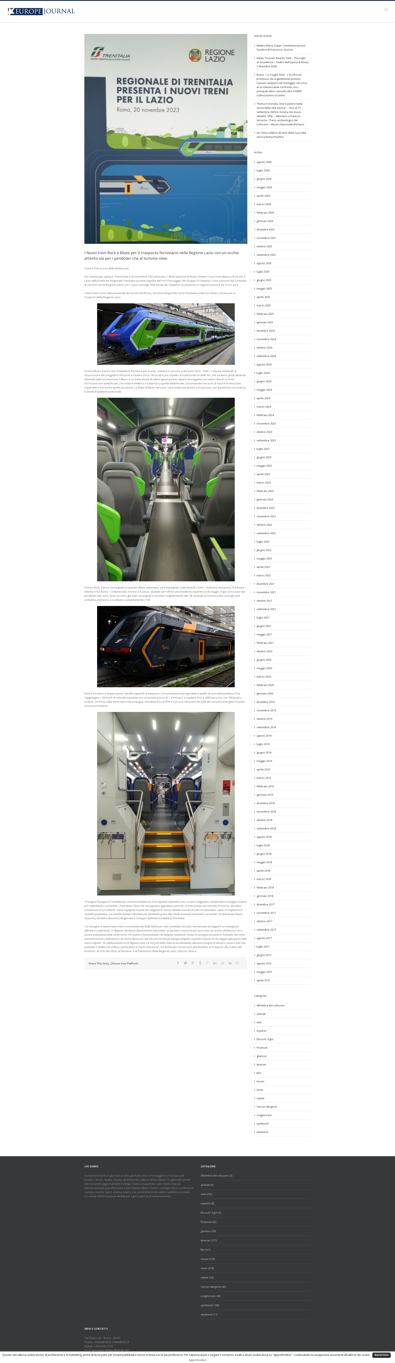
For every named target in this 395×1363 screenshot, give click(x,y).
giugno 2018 (264, 854)
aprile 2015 (263, 980)
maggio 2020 (264, 668)
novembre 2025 (266, 238)
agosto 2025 (264, 263)
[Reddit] (222, 963)
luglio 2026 (263, 170)
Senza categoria (267, 1106)
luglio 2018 (263, 845)
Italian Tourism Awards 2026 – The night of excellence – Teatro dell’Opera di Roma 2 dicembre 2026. (282, 62)
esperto (261, 1031)
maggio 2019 (264, 761)
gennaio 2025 (265, 322)
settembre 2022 (266, 533)
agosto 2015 (264, 963)
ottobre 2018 (264, 820)
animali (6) (207, 1185)
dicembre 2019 (266, 702)
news (260, 1090)
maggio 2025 (264, 288)
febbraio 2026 (265, 212)
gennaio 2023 (265, 499)
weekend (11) (209, 1314)
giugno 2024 (264, 381)
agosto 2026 (264, 162)
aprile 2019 (263, 769)
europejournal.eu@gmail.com (110, 1350)
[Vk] (230, 963)
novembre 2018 (266, 811)
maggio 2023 (264, 466)
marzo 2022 (264, 575)
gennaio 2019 (265, 795)
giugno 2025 (264, 280)
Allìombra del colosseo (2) (216, 1175)
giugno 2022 (264, 550)
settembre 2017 (266, 930)
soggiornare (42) (211, 1296)
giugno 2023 (264, 457)
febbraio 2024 (265, 415)
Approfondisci (197, 1360)
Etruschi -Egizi (265, 1039)
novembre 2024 (266, 339)
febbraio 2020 (265, 685)
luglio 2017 (263, 946)
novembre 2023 (266, 423)
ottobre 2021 (264, 600)
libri (259, 1073)
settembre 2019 (266, 727)
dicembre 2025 (266, 229)
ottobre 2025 (264, 246)
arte (259, 1022)
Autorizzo (381, 1355)
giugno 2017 (264, 955)
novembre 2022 (266, 516)
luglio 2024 (263, 373)
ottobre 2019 (264, 719)
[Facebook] (178, 963)
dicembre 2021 (266, 584)
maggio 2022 (264, 558)
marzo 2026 (264, 204)
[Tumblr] (200, 963)
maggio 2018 (264, 862)
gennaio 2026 (265, 221)
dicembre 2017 (266, 904)
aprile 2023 (263, 474)
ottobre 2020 (264, 651)
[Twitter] (185, 963)
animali (261, 1014)
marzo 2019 (264, 778)
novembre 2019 (266, 710)
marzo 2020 (264, 676)
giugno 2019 (264, 752)
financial (262, 1047)
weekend (262, 1132)
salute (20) (207, 1277)
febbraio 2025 (265, 314)
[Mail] (237, 963)
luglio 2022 (263, 541)
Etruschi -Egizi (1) (211, 1212)
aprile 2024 (263, 398)
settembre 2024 (266, 356)
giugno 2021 (264, 626)
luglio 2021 (263, 617)
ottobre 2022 (264, 525)
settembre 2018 (266, 828)
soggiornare (264, 1115)
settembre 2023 (266, 440)
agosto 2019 (264, 735)
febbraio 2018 (265, 887)
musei (260, 1081)
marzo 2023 (264, 482)
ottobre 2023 (264, 432)
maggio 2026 (264, 187)
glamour (262, 1056)
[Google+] (207, 963)
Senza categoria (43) (213, 1287)
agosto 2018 (264, 837)
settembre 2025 (266, 255)
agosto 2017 (264, 938)
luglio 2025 (263, 271)
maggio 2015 (264, 972)
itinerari (261, 1064)
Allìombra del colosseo (271, 1005)
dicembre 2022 (266, 508)
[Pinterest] (192, 963)
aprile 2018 (263, 870)
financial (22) (208, 1222)
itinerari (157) (209, 1240)
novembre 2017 (266, 913)
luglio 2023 (263, 449)
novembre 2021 (266, 592)
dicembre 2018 (266, 803)
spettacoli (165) (210, 1305)
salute (260, 1098)
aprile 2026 (263, 196)
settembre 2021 (266, 609)
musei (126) (208, 1259)
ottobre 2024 (264, 347)
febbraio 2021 (265, 643)
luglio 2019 (263, 744)
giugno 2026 (264, 179)
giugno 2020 (264, 660)
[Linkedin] (215, 963)
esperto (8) (207, 1203)
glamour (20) (208, 1231)
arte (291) (206, 1194)
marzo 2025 (264, 305)
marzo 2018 (264, 879)
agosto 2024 (264, 364)
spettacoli (263, 1123)
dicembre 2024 (266, 331)
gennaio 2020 (265, 693)
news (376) (207, 1268)
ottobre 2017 (264, 921)
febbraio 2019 (265, 786)
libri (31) (205, 1249)
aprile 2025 (263, 297)
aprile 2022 (263, 567)
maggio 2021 (264, 634)
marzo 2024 (264, 406)
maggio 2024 (264, 390)
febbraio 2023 (265, 491)
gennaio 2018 (265, 896)
